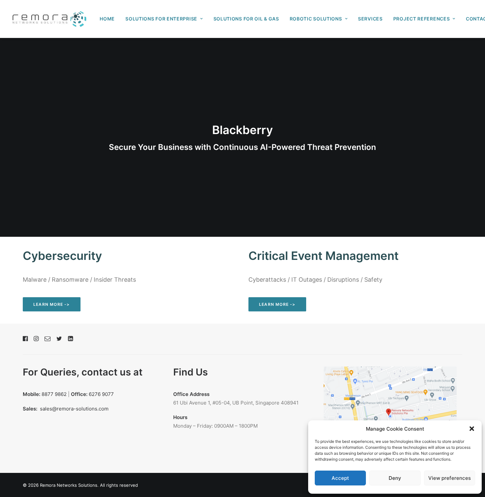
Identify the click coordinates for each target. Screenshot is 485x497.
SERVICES (370, 18)
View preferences (449, 478)
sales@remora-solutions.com (74, 409)
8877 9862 (54, 394)
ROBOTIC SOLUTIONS (316, 18)
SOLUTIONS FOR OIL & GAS (246, 18)
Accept (340, 478)
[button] (472, 428)
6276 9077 (101, 394)
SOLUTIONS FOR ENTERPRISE (161, 18)
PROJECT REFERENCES (421, 18)
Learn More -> (51, 304)
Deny (395, 478)
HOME (107, 18)
